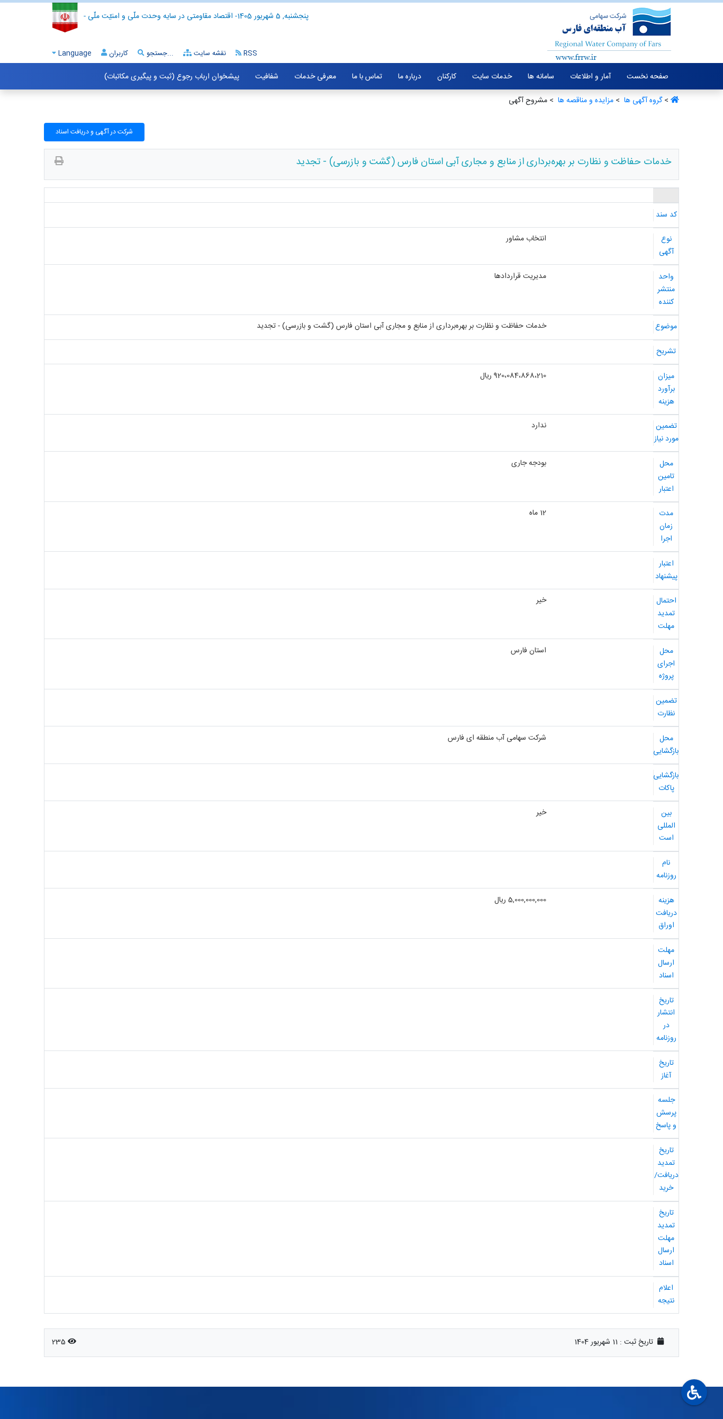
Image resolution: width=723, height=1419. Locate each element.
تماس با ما (367, 76)
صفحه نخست (647, 76)
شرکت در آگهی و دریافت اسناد (94, 132)
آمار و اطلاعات (590, 76)
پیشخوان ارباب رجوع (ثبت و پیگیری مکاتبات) (171, 76)
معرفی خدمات (315, 76)
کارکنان (446, 76)
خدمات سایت (492, 76)
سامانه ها (541, 76)
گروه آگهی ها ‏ (642, 100)
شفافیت (266, 76)
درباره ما (409, 76)
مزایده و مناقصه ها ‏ (584, 100)
